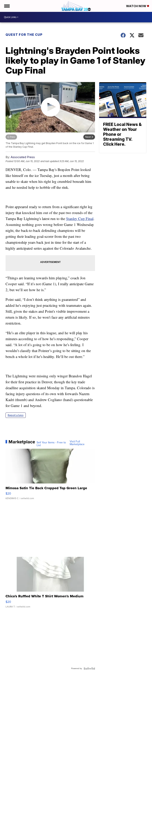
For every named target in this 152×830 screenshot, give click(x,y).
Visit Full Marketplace (77, 443)
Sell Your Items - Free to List (51, 444)
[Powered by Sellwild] (89, 668)
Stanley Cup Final (79, 218)
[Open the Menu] (6, 6)
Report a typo (16, 415)
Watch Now (136, 6)
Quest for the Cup (24, 35)
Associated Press (23, 157)
